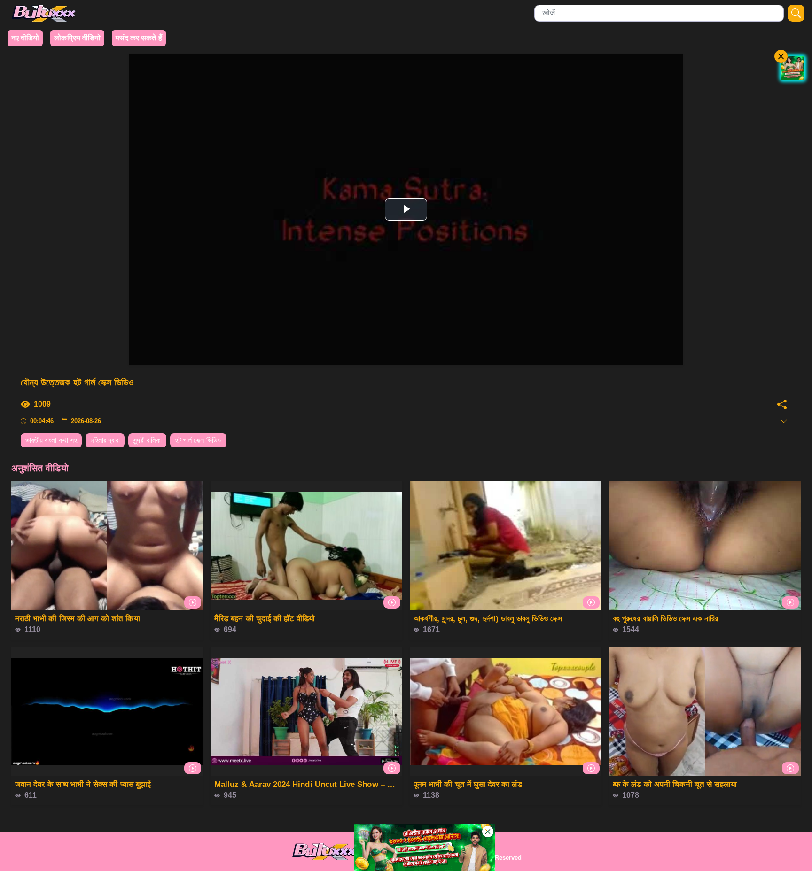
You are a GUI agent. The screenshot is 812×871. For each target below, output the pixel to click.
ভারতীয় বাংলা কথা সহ (51, 440)
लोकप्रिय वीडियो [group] (77, 38)
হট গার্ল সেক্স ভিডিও (198, 440)
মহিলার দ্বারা (105, 440)
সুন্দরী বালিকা (147, 440)
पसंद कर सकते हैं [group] (139, 38)
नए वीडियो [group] (25, 38)
